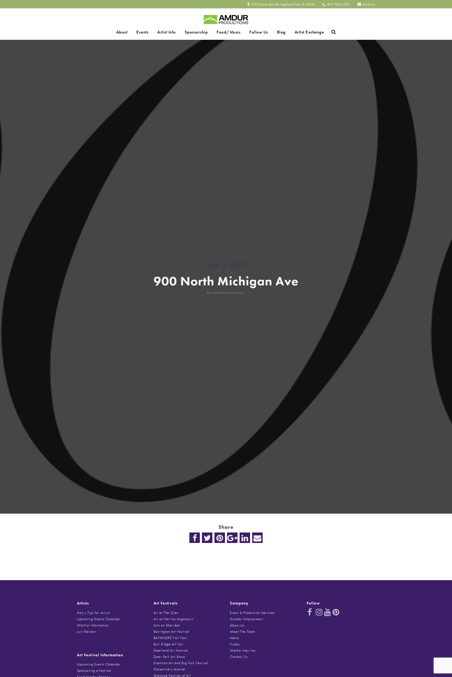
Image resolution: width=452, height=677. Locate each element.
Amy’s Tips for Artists (93, 612)
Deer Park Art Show (169, 656)
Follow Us (253, 32)
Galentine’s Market (169, 669)
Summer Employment (246, 619)
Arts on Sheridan (167, 625)
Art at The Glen (166, 612)
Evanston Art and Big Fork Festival (181, 663)
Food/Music (227, 32)
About (134, 32)
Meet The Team (242, 631)
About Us (237, 625)
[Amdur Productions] (226, 18)
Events (151, 32)
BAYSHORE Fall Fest (170, 637)
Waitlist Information (93, 625)
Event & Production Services (252, 612)
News (234, 637)
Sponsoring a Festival (94, 670)
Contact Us (239, 656)
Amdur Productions (226, 293)
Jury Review (86, 631)
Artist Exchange (296, 32)
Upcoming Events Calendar (99, 619)
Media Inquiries (243, 650)
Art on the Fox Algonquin (173, 619)
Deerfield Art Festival (171, 650)
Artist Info (172, 32)
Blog (272, 32)
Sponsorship (198, 32)
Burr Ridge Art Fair (169, 644)
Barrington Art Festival (171, 631)
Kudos (235, 644)
